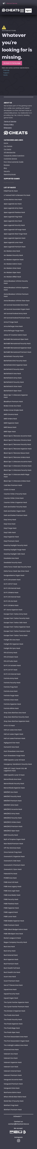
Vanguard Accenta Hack (13, 1080)
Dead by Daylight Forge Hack (15, 550)
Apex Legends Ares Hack (13, 221)
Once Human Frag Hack (13, 852)
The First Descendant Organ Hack (16, 1041)
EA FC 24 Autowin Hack (12, 665)
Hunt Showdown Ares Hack (14, 751)
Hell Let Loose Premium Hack (14, 738)
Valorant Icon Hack (11, 1067)
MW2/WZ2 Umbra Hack (12, 822)
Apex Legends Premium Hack (14, 247)
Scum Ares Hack (10, 977)
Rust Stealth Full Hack (12, 968)
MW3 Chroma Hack (11, 414)
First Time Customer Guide (13, 162)
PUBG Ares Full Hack (11, 882)
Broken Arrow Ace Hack (12, 406)
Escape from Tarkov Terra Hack (15, 635)
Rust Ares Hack (9, 947)
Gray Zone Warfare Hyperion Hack (16, 721)
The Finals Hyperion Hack (13, 1024)
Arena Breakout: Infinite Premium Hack (16, 295)
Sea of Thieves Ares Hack (13, 985)
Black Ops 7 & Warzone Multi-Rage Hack (16, 475)
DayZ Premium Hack (11, 541)
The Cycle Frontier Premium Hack (16, 1007)
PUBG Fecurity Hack (11, 899)
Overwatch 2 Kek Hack (12, 861)
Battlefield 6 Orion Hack (13, 386)
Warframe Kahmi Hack (12, 1092)
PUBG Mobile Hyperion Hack (14, 921)
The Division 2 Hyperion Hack (14, 1011)
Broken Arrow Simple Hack (13, 410)
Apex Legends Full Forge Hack (15, 230)
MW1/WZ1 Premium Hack (13, 801)
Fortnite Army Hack (11, 678)
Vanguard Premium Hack (13, 1084)
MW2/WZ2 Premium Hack (13, 826)
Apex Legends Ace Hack (13, 204)
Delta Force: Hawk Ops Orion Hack (16, 571)
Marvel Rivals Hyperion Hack (14, 788)
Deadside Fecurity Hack (13, 562)
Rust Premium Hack (11, 964)
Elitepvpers (8, 128)
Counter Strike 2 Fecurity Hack (15, 494)
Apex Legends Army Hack (13, 208)
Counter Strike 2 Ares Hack (14, 498)
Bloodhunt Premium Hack (13, 402)
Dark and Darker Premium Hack (15, 515)
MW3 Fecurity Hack (11, 835)
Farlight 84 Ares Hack (12, 640)
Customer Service (10, 159)
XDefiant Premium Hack (13, 1110)
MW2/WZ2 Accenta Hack (13, 809)
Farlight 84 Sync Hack (12, 648)
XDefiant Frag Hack (11, 1105)
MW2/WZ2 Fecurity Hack (13, 818)
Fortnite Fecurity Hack (12, 683)
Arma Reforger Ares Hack (13, 326)
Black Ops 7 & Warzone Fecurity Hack (17, 470)
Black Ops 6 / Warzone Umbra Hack (17, 457)
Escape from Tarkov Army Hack (15, 614)
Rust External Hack (11, 955)
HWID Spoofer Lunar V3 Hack (14, 760)
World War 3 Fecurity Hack (13, 1101)
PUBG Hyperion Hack (11, 908)
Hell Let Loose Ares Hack (13, 730)
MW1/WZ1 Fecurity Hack (12, 796)
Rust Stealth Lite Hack (12, 972)
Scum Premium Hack (11, 981)
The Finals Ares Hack (11, 1015)
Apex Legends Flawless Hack (14, 212)
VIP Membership (9, 152)
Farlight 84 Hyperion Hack (13, 644)
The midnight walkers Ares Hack (16, 1045)
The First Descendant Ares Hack (16, 1037)
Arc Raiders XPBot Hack (12, 277)
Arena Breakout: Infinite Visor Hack (17, 301)
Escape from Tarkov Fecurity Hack (16, 618)
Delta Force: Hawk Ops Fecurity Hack (17, 567)
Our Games (8, 146)
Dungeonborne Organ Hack (14, 575)
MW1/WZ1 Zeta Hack (11, 805)
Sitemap (6, 70)
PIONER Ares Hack (10, 878)
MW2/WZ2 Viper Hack (11, 831)
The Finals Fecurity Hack (13, 1019)
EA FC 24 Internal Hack (12, 674)
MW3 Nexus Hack (10, 427)
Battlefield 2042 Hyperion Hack (15, 365)
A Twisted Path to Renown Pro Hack (17, 195)
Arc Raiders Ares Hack (12, 251)
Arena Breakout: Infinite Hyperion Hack (16, 289)
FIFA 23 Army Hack (10, 653)
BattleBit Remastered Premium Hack (17, 352)
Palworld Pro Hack (10, 874)
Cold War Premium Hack (13, 485)
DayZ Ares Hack (9, 524)
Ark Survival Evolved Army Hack (15, 313)
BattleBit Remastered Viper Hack (16, 339)
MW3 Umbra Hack (10, 419)
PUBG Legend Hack (11, 912)
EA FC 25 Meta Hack (11, 593)
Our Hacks (7, 149)
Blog (5, 168)
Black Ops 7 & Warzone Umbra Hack (17, 481)
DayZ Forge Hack (10, 528)
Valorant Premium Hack (13, 1075)
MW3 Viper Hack (10, 432)
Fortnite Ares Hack (10, 691)
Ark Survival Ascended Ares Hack (16, 305)
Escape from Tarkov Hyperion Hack (17, 627)
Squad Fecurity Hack (11, 994)
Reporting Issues (10, 174)
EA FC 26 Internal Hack (12, 597)
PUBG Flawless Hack (11, 904)
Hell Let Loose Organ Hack (13, 734)
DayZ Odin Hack (10, 532)
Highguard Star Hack (12, 743)
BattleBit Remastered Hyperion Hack (17, 348)
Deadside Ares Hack (11, 558)
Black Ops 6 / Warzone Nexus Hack (16, 453)
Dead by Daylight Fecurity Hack (15, 545)
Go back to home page (12, 63)
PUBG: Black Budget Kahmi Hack (15, 929)
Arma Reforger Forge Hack (14, 331)
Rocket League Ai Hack (12, 938)
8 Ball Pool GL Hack (11, 191)
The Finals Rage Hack (12, 1028)
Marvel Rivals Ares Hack (12, 779)
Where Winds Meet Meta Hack (15, 1097)
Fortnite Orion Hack (11, 700)
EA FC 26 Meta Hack (11, 605)
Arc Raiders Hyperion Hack (13, 260)
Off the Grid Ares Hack (12, 848)
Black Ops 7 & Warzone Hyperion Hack (16, 396)
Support (6, 73)
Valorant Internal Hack (12, 1071)
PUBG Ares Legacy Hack (12, 886)
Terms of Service (10, 121)
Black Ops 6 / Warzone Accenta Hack (17, 436)
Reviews (7, 165)
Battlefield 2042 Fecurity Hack (15, 361)
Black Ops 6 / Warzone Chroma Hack (17, 440)
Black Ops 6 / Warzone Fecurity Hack (17, 444)
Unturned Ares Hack (11, 1050)
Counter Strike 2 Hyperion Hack (15, 502)
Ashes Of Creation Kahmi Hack (15, 335)
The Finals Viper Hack (12, 1032)
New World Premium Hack (13, 844)
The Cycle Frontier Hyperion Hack (16, 1002)
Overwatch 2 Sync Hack (13, 869)
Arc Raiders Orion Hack (12, 268)
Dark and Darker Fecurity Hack (15, 507)
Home (6, 143)
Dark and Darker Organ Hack (14, 511)
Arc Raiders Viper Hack (12, 272)
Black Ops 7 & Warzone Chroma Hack (17, 466)
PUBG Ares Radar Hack (12, 895)
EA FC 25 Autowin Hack (12, 580)
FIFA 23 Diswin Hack (11, 657)
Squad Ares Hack (10, 989)
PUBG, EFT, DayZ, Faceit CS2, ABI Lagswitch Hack (15, 769)
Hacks (5, 75)
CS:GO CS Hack (9, 490)
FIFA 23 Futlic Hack (10, 661)
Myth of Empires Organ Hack (14, 839)
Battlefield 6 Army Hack (13, 378)
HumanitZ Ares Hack (11, 747)
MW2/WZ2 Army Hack (11, 814)
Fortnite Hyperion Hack (12, 704)
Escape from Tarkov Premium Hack (17, 631)
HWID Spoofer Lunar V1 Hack (14, 775)
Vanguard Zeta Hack (11, 1088)
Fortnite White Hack (11, 708)
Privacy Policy (9, 124)
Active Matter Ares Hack (13, 200)
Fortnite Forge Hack (11, 695)
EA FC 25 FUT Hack (10, 584)
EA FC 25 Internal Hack (12, 588)
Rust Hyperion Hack (11, 959)
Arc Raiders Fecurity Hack (13, 255)
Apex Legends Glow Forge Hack (15, 234)
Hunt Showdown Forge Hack (14, 756)
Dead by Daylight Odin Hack (14, 554)
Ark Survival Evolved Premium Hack (17, 318)
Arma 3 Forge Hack (11, 322)
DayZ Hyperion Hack (11, 537)
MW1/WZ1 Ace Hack (11, 792)
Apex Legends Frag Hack (13, 217)
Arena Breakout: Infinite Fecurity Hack (16, 282)
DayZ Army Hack (10, 520)
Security (7, 171)
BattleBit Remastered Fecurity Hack (17, 344)
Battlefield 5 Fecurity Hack (14, 369)
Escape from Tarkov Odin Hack (15, 623)
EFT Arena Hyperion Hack (13, 610)
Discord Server (12, 3)
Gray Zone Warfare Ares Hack (15, 713)
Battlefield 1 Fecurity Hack (13, 356)
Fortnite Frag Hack (11, 687)
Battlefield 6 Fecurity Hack (14, 382)
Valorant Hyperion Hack (13, 1062)
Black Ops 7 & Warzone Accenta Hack (18, 462)
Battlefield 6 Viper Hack (12, 391)
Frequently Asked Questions (14, 156)
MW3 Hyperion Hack (11, 423)
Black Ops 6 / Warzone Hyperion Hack (17, 449)
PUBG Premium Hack (11, 925)
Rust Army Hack (9, 951)
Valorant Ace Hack (11, 1054)
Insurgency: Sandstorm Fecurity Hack (18, 764)
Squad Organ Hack (11, 998)
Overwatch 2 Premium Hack (14, 865)
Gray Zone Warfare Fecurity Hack (16, 717)
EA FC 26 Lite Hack (10, 601)
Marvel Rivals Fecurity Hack (14, 784)
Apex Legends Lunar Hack (13, 242)
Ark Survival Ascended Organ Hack (17, 309)
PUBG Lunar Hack (10, 917)
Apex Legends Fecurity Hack (14, 225)
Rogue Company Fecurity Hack (15, 942)
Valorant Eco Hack (11, 1058)
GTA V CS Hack (9, 726)
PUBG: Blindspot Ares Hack (13, 934)
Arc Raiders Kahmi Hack (13, 264)
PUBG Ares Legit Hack (11, 891)
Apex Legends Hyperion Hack (14, 238)
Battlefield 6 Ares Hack (12, 374)
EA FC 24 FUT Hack (10, 670)
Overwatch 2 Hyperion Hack (14, 856)
